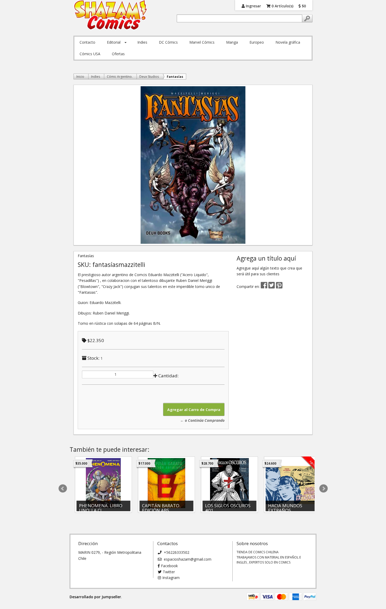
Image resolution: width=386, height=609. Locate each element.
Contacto (87, 42)
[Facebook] (264, 286)
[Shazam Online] (111, 15)
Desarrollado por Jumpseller (95, 596)
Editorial (114, 42)
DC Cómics (168, 42)
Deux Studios (149, 76)
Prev (63, 488)
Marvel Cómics (202, 42)
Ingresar (253, 5)
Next (323, 488)
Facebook (169, 565)
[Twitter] (272, 286)
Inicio (80, 76)
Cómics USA (90, 53)
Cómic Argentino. (120, 76)
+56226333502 (176, 552)
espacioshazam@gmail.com (187, 559)
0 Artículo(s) (281, 5)
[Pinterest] (279, 286)
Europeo (256, 42)
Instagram (171, 577)
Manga (232, 42)
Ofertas (118, 53)
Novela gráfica (287, 42)
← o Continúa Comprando (202, 420)
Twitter (169, 571)
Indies (142, 42)
